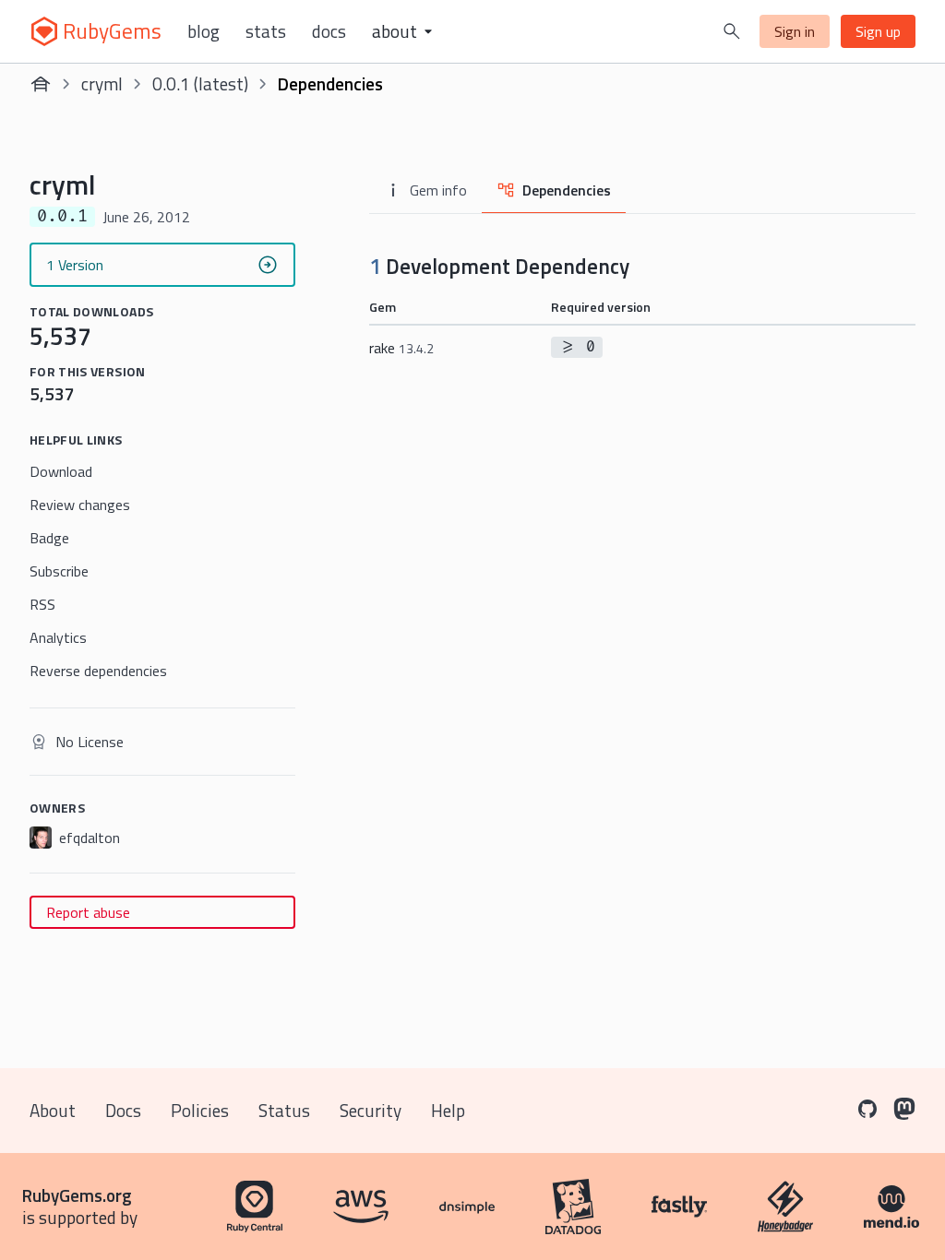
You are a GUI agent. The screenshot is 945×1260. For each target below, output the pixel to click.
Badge (49, 538)
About (53, 1110)
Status (284, 1110)
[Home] (40, 84)
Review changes (80, 504)
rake (401, 348)
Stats (265, 31)
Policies (200, 1110)
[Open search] (731, 31)
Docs (329, 31)
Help (448, 1110)
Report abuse (88, 912)
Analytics (58, 637)
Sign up (878, 31)
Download (61, 471)
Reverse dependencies (98, 671)
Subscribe (59, 571)
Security (370, 1110)
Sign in (794, 31)
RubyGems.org (77, 1195)
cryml (102, 83)
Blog (203, 31)
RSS (42, 604)
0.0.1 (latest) (200, 83)
